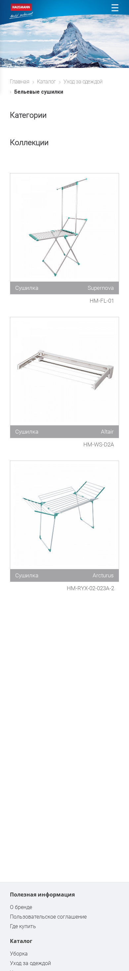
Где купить (23, 926)
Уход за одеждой (30, 963)
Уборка (19, 954)
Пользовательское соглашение (48, 917)
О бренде (21, 907)
